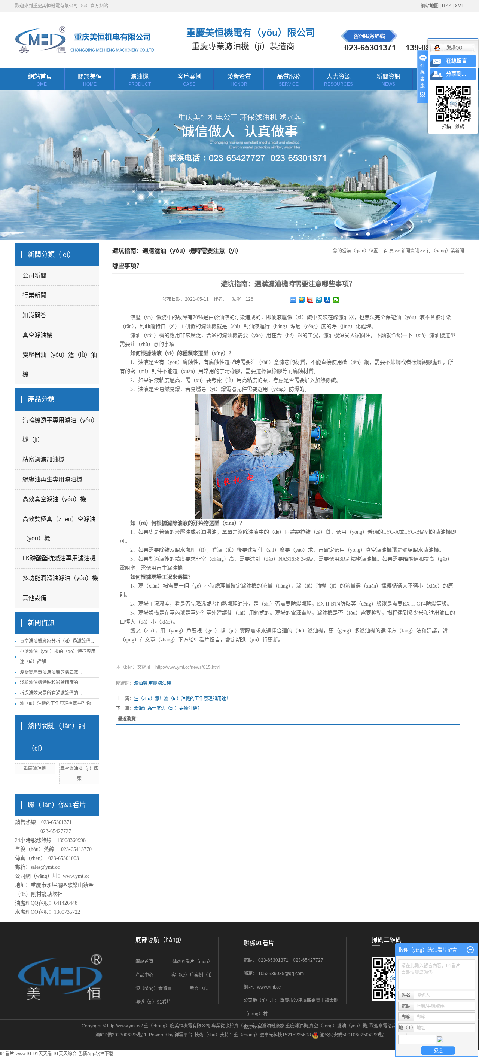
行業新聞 (34, 295)
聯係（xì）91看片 (153, 1002)
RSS (446, 6)
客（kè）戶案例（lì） (193, 975)
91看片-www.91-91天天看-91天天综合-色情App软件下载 (56, 1053)
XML (459, 6)
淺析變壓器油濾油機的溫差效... (51, 672)
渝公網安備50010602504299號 (351, 1035)
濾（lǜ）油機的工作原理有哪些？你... (57, 703)
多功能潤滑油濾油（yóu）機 (60, 578)
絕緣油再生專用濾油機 (52, 479)
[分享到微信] (336, 300)
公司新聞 (34, 275)
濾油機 (139, 80)
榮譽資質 (239, 80)
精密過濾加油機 (43, 459)
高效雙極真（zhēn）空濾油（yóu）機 (58, 529)
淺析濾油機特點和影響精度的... (51, 682)
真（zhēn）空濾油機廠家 (259, 1026)
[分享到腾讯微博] (319, 300)
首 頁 (389, 251)
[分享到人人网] (327, 300)
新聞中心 (199, 988)
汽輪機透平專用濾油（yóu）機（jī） (60, 430)
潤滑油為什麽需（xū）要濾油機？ (168, 708)
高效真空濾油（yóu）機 (54, 499)
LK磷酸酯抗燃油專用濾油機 (59, 558)
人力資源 (338, 80)
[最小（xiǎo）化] (470, 950)
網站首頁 (40, 80)
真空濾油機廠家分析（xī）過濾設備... (57, 641)
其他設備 (34, 598)
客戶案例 (189, 80)
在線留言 (456, 61)
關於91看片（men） (192, 961)
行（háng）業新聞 (445, 251)
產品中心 (144, 975)
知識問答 (34, 315)
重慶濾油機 (35, 768)
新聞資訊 (388, 80)
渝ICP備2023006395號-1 (121, 1035)
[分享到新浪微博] (310, 300)
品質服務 (289, 80)
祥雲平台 (183, 1035)
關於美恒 (90, 80)
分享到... (456, 74)
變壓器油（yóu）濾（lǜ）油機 (59, 364)
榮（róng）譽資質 (153, 988)
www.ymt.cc (76, 876)
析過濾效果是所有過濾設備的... (51, 693)
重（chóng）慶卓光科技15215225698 (272, 1035)
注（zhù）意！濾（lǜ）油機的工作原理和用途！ (182, 698)
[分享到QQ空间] (302, 300)
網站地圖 (430, 6)
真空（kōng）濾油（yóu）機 (338, 1026)
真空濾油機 (37, 335)
